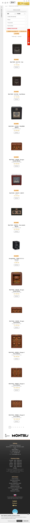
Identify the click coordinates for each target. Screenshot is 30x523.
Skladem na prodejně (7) (13, 31)
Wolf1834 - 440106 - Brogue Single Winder (16, 290)
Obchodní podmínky (15, 480)
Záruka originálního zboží (15, 483)
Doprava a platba (15, 484)
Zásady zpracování (15, 486)
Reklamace (15, 481)
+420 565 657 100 (16, 451)
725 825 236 (17, 452)
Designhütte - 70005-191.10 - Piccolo (16, 259)
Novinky (17, 33)
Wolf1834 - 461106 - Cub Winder (16, 94)
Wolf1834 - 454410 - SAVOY (16, 193)
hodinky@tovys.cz (16, 454)
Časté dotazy (15, 478)
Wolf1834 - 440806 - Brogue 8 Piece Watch (16, 415)
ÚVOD (5, 2)
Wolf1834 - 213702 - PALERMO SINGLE (17, 127)
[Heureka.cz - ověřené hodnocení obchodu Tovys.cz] (15, 512)
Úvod (6, 6)
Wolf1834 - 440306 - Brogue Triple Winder (16, 322)
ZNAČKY (7, 2)
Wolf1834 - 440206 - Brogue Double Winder (16, 160)
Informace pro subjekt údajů (15, 488)
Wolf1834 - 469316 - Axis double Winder (16, 226)
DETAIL (16, 67)
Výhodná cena (23, 31)
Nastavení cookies (15, 491)
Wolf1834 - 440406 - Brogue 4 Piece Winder (16, 353)
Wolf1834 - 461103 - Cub (16, 62)
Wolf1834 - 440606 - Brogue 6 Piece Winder (16, 384)
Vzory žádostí (15, 489)
